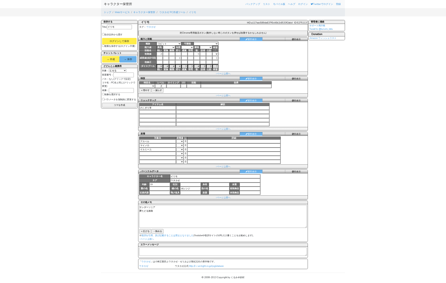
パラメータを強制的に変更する (120, 99)
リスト (266, 4)
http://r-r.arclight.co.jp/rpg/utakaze (206, 266)
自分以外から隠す (113, 34)
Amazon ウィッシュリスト (322, 38)
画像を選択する (112, 94)
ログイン (303, 4)
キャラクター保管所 (118, 4)
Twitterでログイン (323, 4)
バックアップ (252, 4)
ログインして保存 (119, 41)
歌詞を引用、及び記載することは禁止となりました (167, 235)
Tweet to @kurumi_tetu (321, 29)
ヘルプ (291, 4)
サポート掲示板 (317, 25)
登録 (338, 4)
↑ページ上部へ (223, 73)
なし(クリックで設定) (120, 79)
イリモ (192, 12)
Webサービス (122, 12)
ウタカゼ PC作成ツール (172, 12)
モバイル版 (279, 4)
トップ (107, 12)
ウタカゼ (151, 27)
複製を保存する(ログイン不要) (119, 46)
